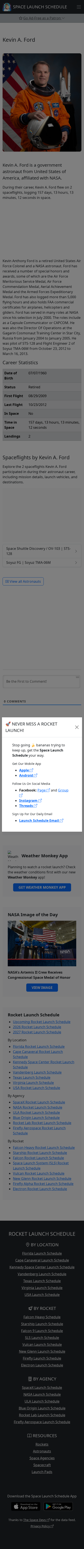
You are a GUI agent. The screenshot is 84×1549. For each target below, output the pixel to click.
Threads (26, 805)
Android (26, 775)
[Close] (77, 727)
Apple (24, 770)
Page (42, 790)
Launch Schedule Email (39, 820)
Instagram (28, 800)
